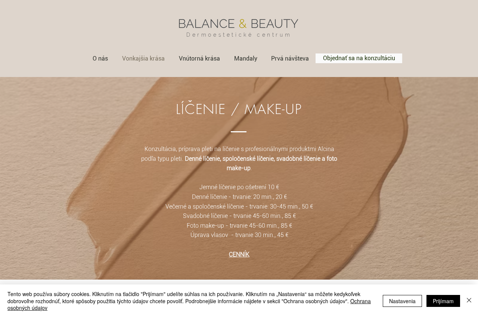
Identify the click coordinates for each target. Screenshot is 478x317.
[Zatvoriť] (469, 300)
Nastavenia (402, 301)
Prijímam (443, 301)
